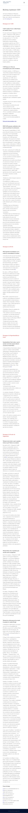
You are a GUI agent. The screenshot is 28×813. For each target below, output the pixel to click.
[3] (11, 367)
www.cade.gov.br (8, 19)
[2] (15, 269)
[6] (8, 635)
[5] (20, 582)
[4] (6, 457)
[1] (11, 147)
